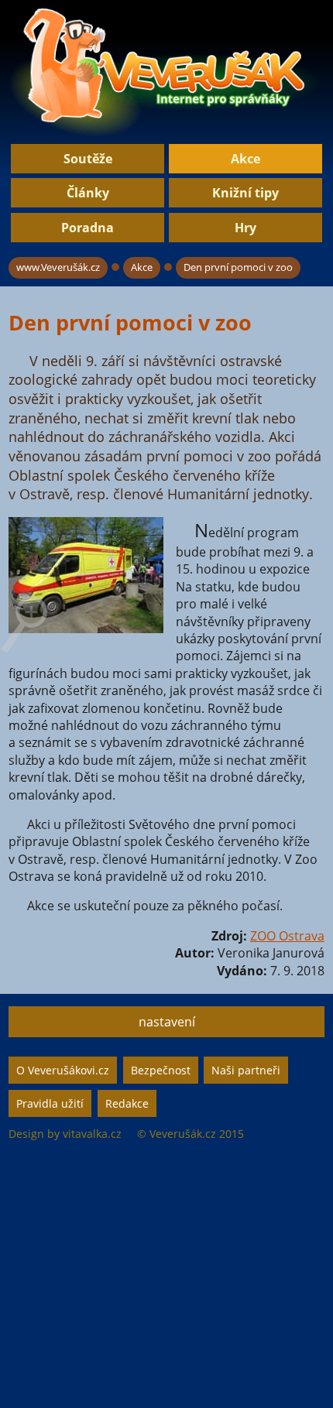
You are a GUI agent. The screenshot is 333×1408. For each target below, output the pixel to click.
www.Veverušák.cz (58, 267)
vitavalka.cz (92, 1133)
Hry (245, 227)
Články (88, 192)
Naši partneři (245, 1070)
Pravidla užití (50, 1103)
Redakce (127, 1103)
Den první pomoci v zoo (238, 267)
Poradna (87, 227)
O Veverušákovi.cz (62, 1070)
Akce (245, 158)
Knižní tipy (245, 192)
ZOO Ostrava (287, 935)
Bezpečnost (161, 1070)
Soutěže (88, 158)
